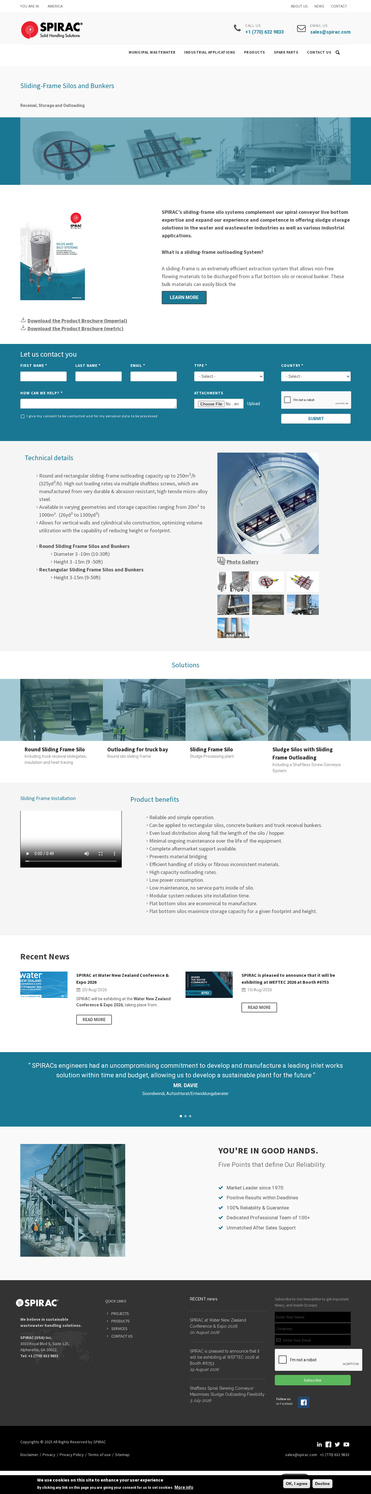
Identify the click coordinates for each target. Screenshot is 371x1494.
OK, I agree (297, 1483)
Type (200, 365)
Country (292, 365)
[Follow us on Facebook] (304, 1407)
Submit (316, 418)
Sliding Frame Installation (48, 798)
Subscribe (312, 1380)
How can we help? (41, 393)
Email (137, 365)
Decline (322, 1483)
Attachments (208, 393)
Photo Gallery (243, 561)
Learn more (184, 297)
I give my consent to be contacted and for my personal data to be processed (92, 416)
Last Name (88, 365)
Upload (253, 403)
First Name (33, 365)
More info (183, 1487)
